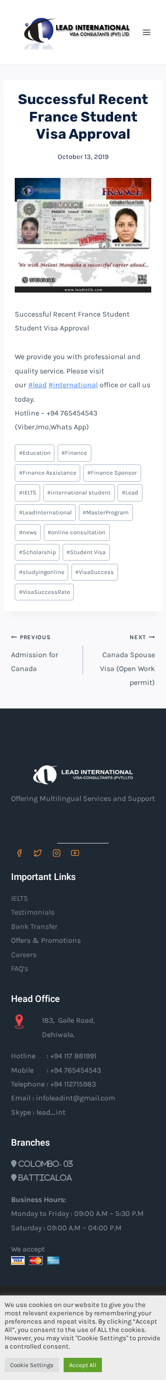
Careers (23, 954)
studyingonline (42, 571)
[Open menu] (146, 32)
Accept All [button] (82, 1365)
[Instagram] (56, 853)
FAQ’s (19, 968)
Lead (130, 492)
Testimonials (32, 912)
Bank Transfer (34, 926)
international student (79, 492)
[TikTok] (94, 853)
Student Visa (86, 552)
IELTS (27, 492)
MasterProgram (106, 512)
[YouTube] (75, 853)
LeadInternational (45, 512)
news (28, 532)
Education (35, 452)
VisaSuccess (94, 571)
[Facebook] (19, 853)
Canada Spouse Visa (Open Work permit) (127, 660)
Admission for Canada (34, 653)
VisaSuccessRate (44, 591)
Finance (74, 452)
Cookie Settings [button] (31, 1365)
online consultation (76, 532)
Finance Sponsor (112, 472)
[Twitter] (38, 853)
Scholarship (37, 552)
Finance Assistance (48, 472)
